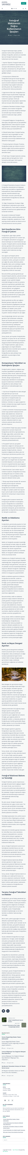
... (11, 1045)
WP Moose (5, 1151)
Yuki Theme (15, 1150)
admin (10, 35)
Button (23, 3)
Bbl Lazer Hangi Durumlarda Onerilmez (13, 1132)
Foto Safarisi (6, 3)
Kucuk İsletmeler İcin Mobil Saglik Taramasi (14, 1130)
